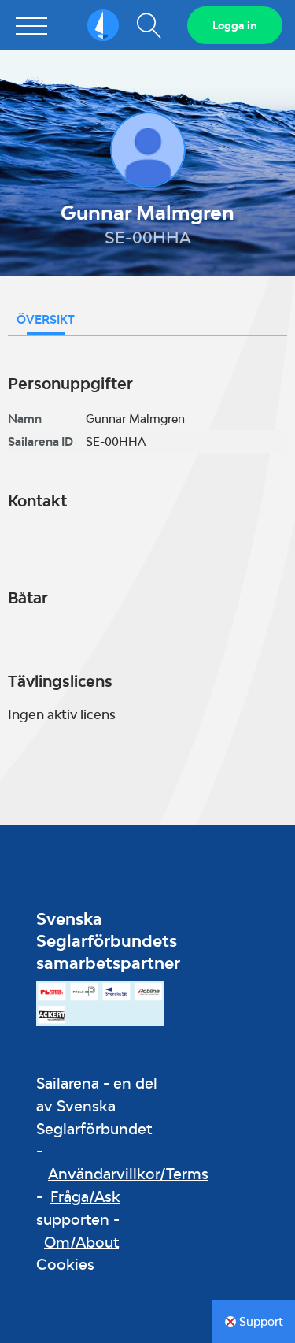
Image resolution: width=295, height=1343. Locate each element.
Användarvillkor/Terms (128, 1173)
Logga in (234, 25)
